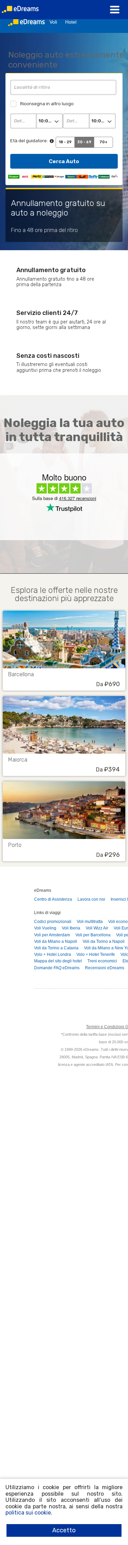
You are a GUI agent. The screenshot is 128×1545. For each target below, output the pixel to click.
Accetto (64, 1530)
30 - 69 (84, 142)
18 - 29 (65, 142)
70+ (103, 142)
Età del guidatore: (29, 140)
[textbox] (63, 87)
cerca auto (64, 161)
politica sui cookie (28, 1512)
